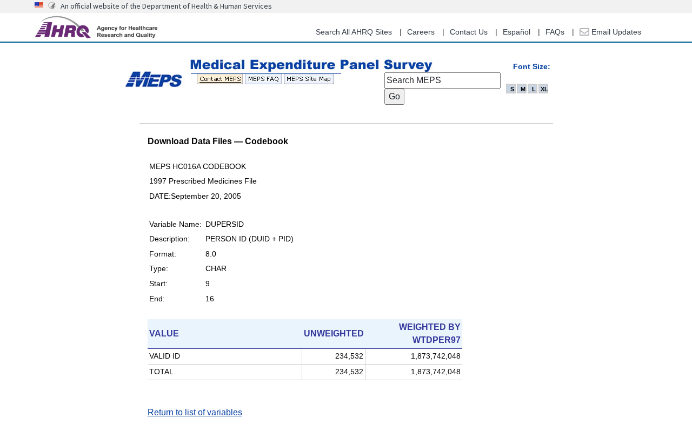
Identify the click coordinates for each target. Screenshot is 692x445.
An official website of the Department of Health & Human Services (166, 6)
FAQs (554, 32)
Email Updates (615, 32)
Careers (421, 32)
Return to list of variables (195, 412)
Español (516, 32)
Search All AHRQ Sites (354, 32)
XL (544, 89)
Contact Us (469, 32)
